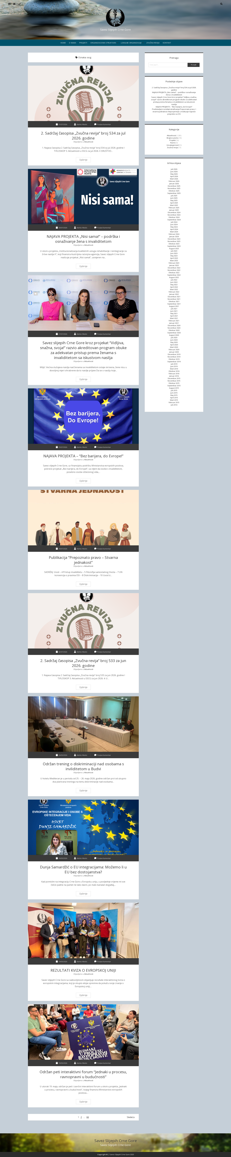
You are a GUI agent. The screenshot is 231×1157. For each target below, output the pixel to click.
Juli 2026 (174, 169)
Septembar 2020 (174, 332)
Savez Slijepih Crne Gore (115, 1140)
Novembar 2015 (174, 381)
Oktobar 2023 (174, 243)
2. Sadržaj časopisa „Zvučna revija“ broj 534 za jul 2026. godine (83, 93)
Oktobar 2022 (174, 272)
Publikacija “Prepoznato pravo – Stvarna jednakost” (83, 517)
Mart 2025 (174, 205)
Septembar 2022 (174, 275)
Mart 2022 (174, 289)
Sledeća (130, 1117)
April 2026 (174, 176)
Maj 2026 (174, 174)
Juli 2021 (174, 308)
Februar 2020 (174, 349)
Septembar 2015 (174, 385)
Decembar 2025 (174, 186)
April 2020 (174, 344)
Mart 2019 (174, 369)
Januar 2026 (174, 183)
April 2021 (174, 316)
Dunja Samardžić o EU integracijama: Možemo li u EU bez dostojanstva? (83, 827)
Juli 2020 (174, 337)
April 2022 (174, 287)
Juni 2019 (174, 366)
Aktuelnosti (88, 142)
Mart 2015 (174, 400)
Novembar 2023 (174, 241)
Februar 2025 (174, 207)
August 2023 (174, 248)
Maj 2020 (174, 342)
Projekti (83, 43)
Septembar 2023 (174, 246)
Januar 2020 (174, 352)
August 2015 (174, 388)
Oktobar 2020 (174, 330)
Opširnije (84, 160)
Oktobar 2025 (174, 191)
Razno (173, 142)
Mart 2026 (174, 179)
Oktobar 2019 (174, 359)
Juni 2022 (174, 282)
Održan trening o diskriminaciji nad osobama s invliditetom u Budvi (83, 724)
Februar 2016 (174, 373)
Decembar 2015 (174, 378)
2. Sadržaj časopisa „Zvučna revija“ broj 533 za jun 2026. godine (83, 621)
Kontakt (167, 43)
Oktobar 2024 (174, 217)
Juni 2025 (174, 198)
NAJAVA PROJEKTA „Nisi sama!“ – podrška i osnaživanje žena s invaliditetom (83, 196)
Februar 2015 (174, 402)
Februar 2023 (174, 263)
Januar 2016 (174, 376)
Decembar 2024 (174, 212)
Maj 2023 (174, 256)
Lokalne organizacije (131, 43)
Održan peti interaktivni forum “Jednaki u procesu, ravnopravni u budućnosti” (83, 1032)
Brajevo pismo (172, 138)
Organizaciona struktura (103, 43)
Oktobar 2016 (174, 371)
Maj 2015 (174, 395)
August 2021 (174, 306)
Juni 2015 (174, 393)
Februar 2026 (174, 181)
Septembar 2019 (174, 361)
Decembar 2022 (174, 268)
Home (63, 43)
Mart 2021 (174, 318)
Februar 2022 (174, 292)
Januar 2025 (174, 210)
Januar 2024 (174, 236)
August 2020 (174, 335)
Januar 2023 (174, 265)
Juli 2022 (174, 280)
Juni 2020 (174, 340)
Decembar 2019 (174, 354)
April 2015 (174, 397)
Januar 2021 (174, 323)
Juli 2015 (174, 390)
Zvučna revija (152, 43)
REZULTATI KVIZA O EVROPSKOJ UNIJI (83, 930)
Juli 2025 (174, 195)
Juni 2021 (174, 311)
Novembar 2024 (174, 215)
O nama (72, 43)
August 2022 (174, 277)
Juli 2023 (174, 251)
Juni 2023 (174, 253)
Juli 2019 (174, 364)
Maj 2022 (174, 284)
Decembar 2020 (174, 325)
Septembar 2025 (174, 193)
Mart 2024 (174, 231)
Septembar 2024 (174, 219)
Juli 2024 (174, 222)
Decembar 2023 (174, 239)
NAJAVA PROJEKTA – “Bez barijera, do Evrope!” (83, 416)
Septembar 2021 (174, 304)
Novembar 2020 (174, 328)
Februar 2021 (174, 320)
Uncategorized (172, 145)
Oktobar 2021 (174, 301)
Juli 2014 (174, 405)
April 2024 (174, 229)
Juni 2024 (174, 224)
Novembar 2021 (174, 299)
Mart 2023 (174, 260)
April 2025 (174, 203)
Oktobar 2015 (174, 383)
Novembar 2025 (174, 188)
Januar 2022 (174, 294)
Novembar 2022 (174, 270)
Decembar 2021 (174, 296)
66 (87, 1117)
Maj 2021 (174, 313)
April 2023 (174, 258)
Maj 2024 (174, 227)
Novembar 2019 (174, 357)
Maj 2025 (174, 200)
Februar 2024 (174, 234)
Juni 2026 (174, 171)
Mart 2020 (174, 347)
